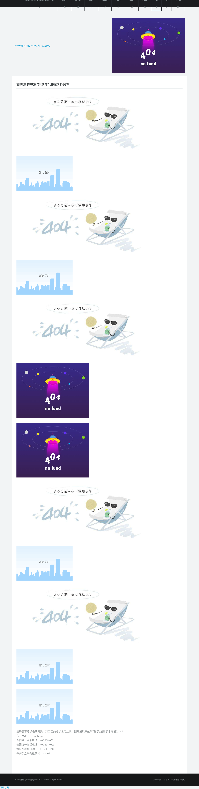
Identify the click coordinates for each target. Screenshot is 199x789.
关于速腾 (157, 779)
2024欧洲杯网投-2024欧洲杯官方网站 (32, 46)
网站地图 (4, 787)
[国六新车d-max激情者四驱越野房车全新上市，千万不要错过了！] (148, 45)
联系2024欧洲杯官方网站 (174, 779)
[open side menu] (15, 3)
